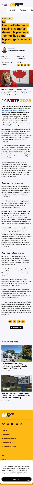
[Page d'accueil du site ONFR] (16, 415)
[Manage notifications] (28, 481)
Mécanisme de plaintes (8, 438)
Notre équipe (5, 434)
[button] (30, 462)
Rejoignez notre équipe (8, 446)
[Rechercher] (30, 5)
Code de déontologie (8, 442)
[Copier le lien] (28, 65)
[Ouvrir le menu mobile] (3, 10)
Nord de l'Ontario (16, 327)
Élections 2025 (6, 18)
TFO (2, 456)
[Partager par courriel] (25, 65)
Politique (23, 10)
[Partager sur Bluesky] (18, 65)
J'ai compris (16, 479)
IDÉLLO (3, 460)
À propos (4, 430)
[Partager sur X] (22, 65)
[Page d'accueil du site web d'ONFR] (16, 5)
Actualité (12, 10)
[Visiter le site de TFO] (4, 5)
